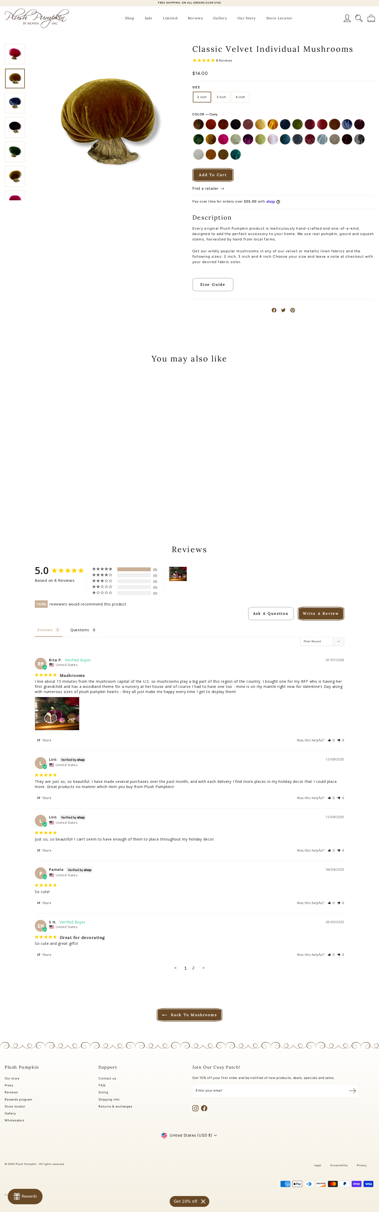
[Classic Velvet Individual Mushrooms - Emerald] (24, 497)
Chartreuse (297, 124)
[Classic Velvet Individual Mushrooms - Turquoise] (73, 503)
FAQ (101, 1085)
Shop (129, 18)
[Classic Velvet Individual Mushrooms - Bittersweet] (24, 491)
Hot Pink (223, 139)
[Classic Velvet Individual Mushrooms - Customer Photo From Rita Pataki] (178, 574)
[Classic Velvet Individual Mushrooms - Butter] (45, 491)
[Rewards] (25, 1196)
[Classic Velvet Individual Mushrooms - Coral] (80, 491)
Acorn (198, 124)
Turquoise (235, 154)
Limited (170, 18)
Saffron (347, 139)
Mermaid (260, 139)
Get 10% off (185, 1201)
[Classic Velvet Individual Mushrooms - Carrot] (52, 491)
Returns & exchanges (115, 1106)
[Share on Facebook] (274, 310)
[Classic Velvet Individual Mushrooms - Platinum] (80, 497)
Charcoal (285, 124)
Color (205, 114)
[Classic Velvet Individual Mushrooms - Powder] (24, 503)
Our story (12, 1078)
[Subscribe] (352, 1090)
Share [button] (46, 740)
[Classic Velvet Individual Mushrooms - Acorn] (10, 491)
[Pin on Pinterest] (292, 310)
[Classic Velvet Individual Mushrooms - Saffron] (38, 503)
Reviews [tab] (45, 629)
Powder (322, 139)
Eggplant (359, 124)
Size (196, 87)
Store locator (15, 1106)
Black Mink (235, 124)
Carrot (273, 124)
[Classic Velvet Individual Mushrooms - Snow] (52, 503)
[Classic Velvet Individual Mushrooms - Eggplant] (17, 497)
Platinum (297, 139)
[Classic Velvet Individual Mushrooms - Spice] (59, 503)
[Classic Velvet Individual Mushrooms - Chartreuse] (66, 491)
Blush (248, 124)
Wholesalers (14, 1120)
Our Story (246, 18)
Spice (211, 154)
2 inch (202, 97)
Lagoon (235, 139)
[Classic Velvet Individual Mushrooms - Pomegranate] (87, 497)
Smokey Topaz (359, 139)
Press (9, 1085)
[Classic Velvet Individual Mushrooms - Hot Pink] (38, 497)
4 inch (240, 97)
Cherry (310, 124)
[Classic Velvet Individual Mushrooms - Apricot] (17, 491)
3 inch (221, 97)
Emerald (198, 139)
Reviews (195, 18)
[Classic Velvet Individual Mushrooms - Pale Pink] (66, 497)
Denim (347, 124)
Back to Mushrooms (193, 1014)
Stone (223, 154)
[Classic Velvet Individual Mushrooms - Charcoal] (59, 491)
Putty (334, 139)
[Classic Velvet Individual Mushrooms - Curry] (87, 491)
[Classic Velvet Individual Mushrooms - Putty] (31, 503)
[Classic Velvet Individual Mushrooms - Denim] (10, 497)
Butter (260, 124)
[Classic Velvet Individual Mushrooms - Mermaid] (59, 497)
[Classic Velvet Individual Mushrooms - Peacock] (73, 497)
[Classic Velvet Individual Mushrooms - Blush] (38, 491)
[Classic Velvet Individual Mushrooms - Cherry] (73, 491)
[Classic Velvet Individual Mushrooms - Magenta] (52, 497)
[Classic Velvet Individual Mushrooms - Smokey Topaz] (45, 503)
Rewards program (18, 1099)
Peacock (285, 139)
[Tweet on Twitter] (283, 310)
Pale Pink (273, 139)
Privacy (362, 1165)
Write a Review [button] (321, 613)
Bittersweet (223, 124)
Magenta (248, 139)
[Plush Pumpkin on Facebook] (204, 1108)
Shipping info (109, 1099)
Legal (317, 1165)
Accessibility (339, 1165)
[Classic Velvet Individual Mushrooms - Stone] (66, 503)
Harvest (211, 139)
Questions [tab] (79, 629)
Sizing (103, 1092)
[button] (331, 740)
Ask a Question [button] (271, 613)
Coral (322, 124)
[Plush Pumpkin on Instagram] (195, 1108)
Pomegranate (310, 139)
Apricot (211, 124)
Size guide (213, 284)
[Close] (203, 1201)
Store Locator (279, 18)
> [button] (203, 967)
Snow (198, 154)
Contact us (107, 1078)
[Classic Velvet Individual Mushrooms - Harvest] (31, 497)
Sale (149, 18)
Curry (334, 124)
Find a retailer (206, 188)
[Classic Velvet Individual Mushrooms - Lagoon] (45, 497)
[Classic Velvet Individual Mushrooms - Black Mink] (31, 491)
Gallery (220, 18)
